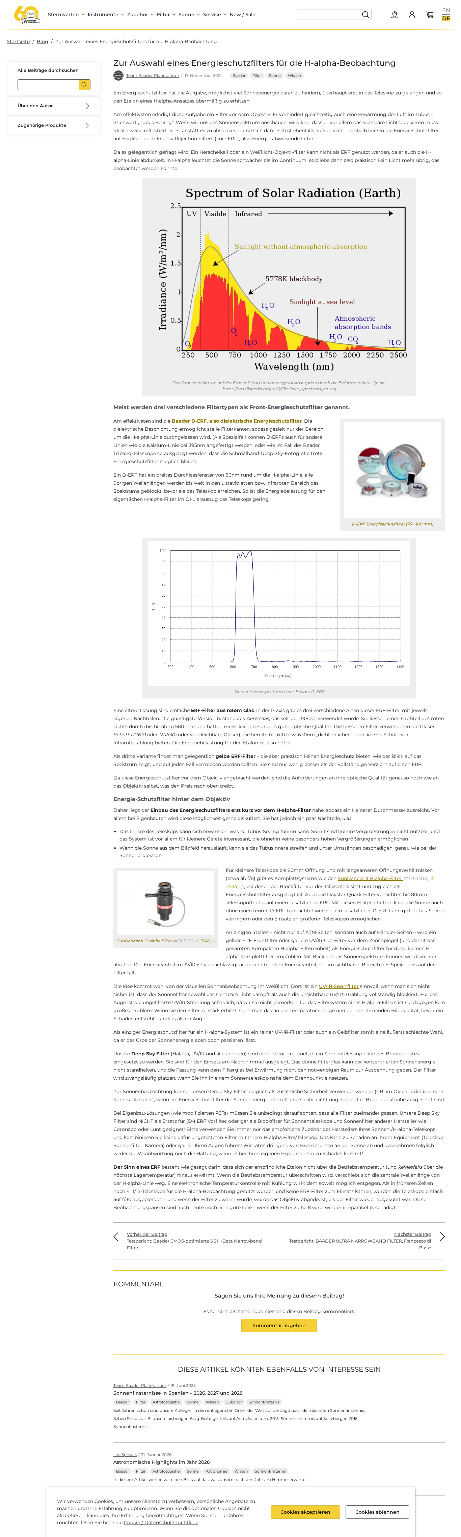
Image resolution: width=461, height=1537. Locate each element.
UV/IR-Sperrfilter (339, 986)
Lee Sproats (125, 1454)
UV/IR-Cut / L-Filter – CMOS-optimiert (66, 261)
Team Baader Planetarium (152, 75)
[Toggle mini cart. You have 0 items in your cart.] (430, 15)
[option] (446, 10)
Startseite (18, 41)
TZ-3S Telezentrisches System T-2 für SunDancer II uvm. (67, 290)
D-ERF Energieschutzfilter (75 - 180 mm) (392, 523)
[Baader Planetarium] (27, 14)
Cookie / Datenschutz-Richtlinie (161, 1522)
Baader (239, 75)
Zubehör (234, 1402)
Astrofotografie (166, 1402)
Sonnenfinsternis (264, 1402)
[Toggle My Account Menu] (412, 14)
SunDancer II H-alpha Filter (64, 236)
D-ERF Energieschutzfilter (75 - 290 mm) (67, 217)
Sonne (275, 75)
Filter (257, 75)
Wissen (294, 75)
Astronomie (216, 1471)
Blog (42, 41)
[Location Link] (395, 15)
